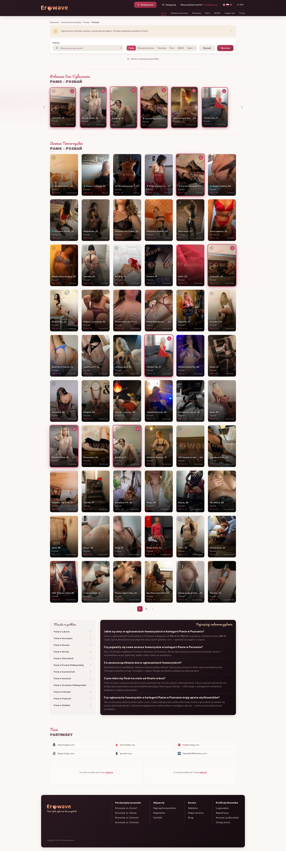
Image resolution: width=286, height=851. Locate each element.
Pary (207, 13)
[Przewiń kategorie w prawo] (194, 48)
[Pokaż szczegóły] (54, 91)
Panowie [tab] (162, 48)
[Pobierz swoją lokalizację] (57, 48)
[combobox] (88, 48)
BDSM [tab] (181, 48)
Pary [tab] (172, 48)
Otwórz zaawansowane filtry (145, 59)
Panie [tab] (131, 48)
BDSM (217, 13)
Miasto (56, 42)
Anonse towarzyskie (71, 22)
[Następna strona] (152, 609)
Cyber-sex (230, 13)
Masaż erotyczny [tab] (146, 48)
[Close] (231, 31)
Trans (242, 13)
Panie (164, 13)
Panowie (196, 13)
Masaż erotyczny (179, 13)
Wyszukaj (225, 48)
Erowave (54, 22)
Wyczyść (207, 48)
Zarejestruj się (210, 4)
